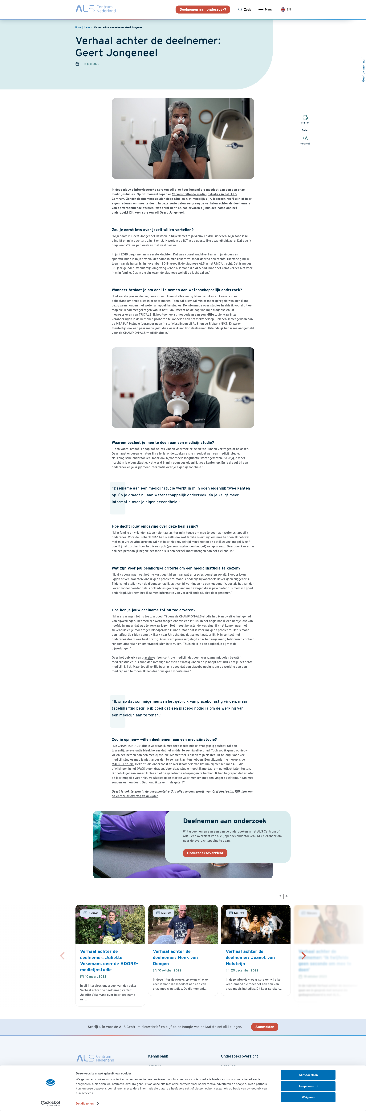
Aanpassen (306, 1086)
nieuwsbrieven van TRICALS (132, 314)
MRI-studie (214, 314)
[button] (303, 955)
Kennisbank (158, 1056)
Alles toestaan (308, 1075)
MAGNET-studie (123, 764)
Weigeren (308, 1097)
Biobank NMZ (218, 323)
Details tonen (85, 1103)
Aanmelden (264, 1027)
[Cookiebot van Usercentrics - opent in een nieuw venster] (50, 1103)
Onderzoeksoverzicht (205, 853)
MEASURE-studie (128, 323)
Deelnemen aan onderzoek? (203, 9)
